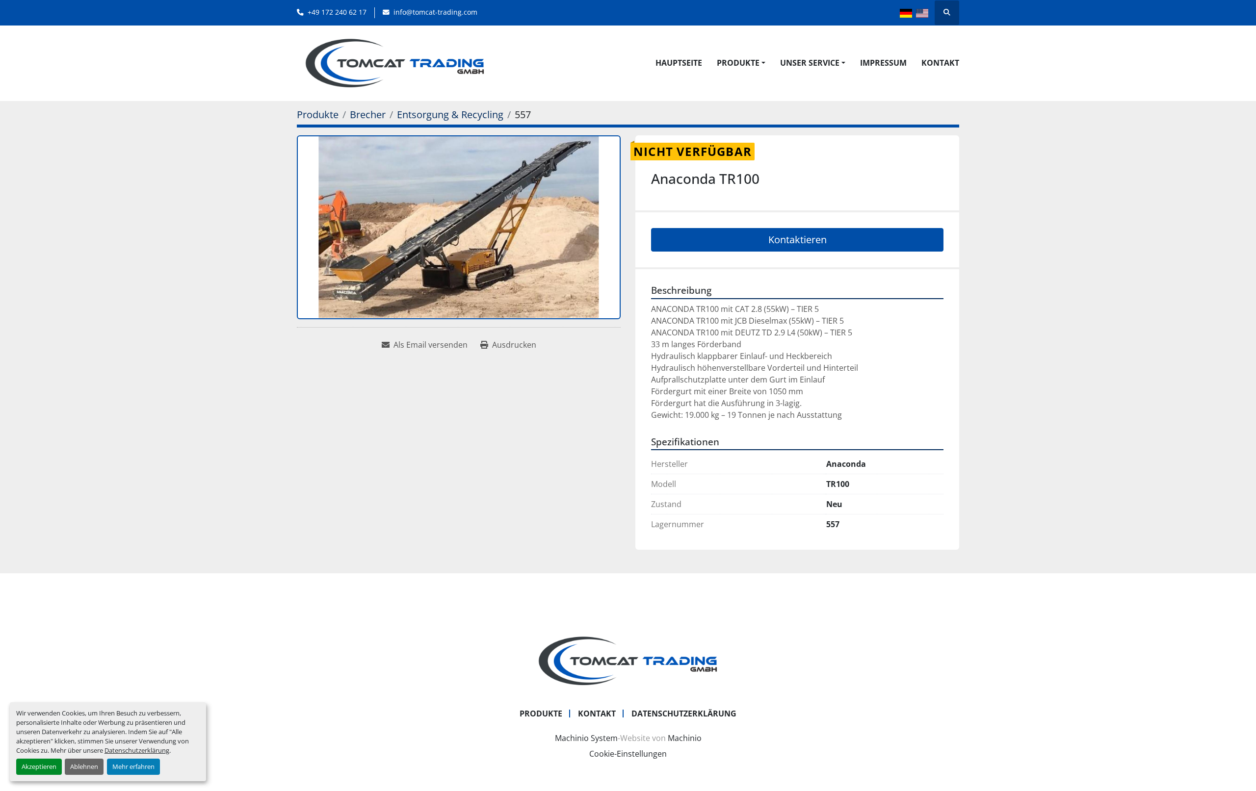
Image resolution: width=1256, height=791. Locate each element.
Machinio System (586, 738)
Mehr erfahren (133, 766)
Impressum (883, 62)
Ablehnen (84, 766)
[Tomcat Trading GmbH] (628, 660)
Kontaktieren (797, 239)
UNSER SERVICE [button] (809, 62)
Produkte (738, 62)
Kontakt (940, 62)
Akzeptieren (39, 766)
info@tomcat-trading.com (435, 12)
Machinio (685, 738)
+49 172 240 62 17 (337, 12)
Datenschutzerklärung (137, 750)
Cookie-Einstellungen (628, 753)
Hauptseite (678, 62)
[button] (741, 63)
